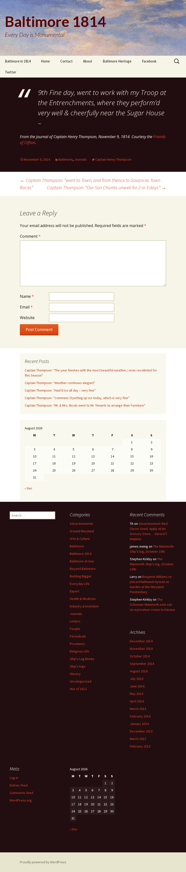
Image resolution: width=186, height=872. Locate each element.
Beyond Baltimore (83, 568)
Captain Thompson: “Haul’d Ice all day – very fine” (60, 390)
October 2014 (140, 656)
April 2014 (137, 701)
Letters (75, 621)
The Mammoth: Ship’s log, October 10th (152, 564)
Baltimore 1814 (80, 553)
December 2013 (141, 731)
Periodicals (78, 636)
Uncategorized (80, 681)
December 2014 (141, 641)
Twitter (10, 72)
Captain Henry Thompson (113, 159)
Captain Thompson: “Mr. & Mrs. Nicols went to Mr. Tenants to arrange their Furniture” (85, 405)
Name (27, 296)
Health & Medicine (83, 599)
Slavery (75, 674)
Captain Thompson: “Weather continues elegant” (60, 383)
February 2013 (140, 746)
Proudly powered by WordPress (43, 862)
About (87, 61)
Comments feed (21, 793)
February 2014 (140, 716)
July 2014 (136, 678)
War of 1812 (78, 689)
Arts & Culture (80, 538)
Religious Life (79, 651)
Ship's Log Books (82, 659)
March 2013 (138, 739)
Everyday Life (79, 583)
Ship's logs (77, 666)
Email (26, 307)
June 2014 (137, 686)
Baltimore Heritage (117, 61)
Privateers (77, 644)
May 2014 (136, 693)
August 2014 (138, 671)
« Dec (28, 488)
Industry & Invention (84, 606)
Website (27, 317)
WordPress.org (21, 800)
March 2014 (138, 709)
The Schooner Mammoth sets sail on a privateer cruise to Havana (152, 604)
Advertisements (81, 523)
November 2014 (141, 648)
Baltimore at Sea (82, 561)
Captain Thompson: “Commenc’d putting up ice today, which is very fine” (77, 398)
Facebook (149, 61)
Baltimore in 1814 (18, 61)
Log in (14, 778)
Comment (30, 236)
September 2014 (142, 663)
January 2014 (139, 724)
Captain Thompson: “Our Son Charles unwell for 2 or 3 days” (106, 187)
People (75, 629)
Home (45, 61)
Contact (66, 61)
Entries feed (19, 785)
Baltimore (66, 159)
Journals (80, 159)
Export (74, 591)
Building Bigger (81, 576)
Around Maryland (82, 531)
